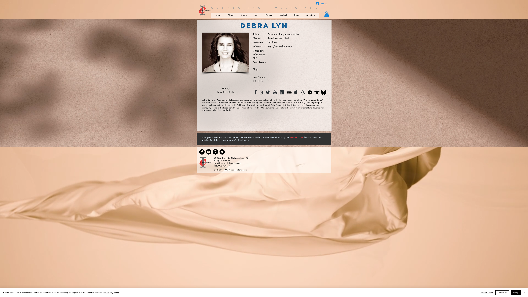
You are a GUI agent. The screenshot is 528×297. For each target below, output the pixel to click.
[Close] (524, 292)
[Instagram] (215, 152)
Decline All (502, 292)
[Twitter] (222, 152)
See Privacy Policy (111, 292)
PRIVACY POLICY (222, 165)
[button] (326, 14)
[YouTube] (208, 152)
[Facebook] (202, 152)
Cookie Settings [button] (486, 292)
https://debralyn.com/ (280, 46)
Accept (516, 292)
